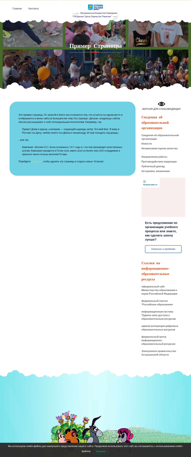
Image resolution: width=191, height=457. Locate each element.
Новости (146, 143)
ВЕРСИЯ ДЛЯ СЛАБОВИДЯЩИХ (161, 109)
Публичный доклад (153, 166)
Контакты (34, 8)
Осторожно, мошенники (155, 171)
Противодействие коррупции (159, 161)
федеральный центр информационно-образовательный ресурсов (158, 340)
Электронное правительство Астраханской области (158, 352)
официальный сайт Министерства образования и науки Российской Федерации (159, 290)
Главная (17, 8)
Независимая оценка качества (159, 148)
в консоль (36, 161)
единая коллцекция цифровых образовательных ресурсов (159, 327)
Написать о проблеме (163, 249)
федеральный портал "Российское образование (157, 302)
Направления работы (154, 157)
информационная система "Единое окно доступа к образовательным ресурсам (158, 315)
